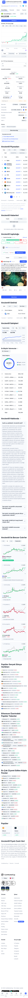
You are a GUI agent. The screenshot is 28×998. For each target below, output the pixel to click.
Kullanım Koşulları (18, 900)
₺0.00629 (11, 759)
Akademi (3, 898)
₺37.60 (8, 807)
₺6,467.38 (10, 728)
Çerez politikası (18, 908)
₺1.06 (9, 734)
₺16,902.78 (14, 745)
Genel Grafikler (4, 921)
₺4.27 (10, 802)
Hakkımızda (17, 898)
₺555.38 (10, 800)
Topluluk (16, 945)
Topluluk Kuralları (18, 911)
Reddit (15, 956)
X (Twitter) (16, 943)
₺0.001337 (11, 765)
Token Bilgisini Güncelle (9, 136)
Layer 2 (3, 126)
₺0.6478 (12, 785)
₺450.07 (11, 721)
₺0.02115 (11, 732)
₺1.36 (9, 818)
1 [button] (11, 196)
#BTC (2, 264)
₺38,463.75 (10, 791)
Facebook (16, 953)
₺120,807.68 (11, 719)
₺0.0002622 (11, 811)
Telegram (16, 948)
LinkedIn (16, 958)
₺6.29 (10, 809)
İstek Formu (4, 945)
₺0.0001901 (10, 805)
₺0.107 (8, 750)
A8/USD (18, 164)
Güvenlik (16, 918)
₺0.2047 (12, 742)
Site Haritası (4, 934)
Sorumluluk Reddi (18, 913)
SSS (2, 951)
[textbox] (16, 248)
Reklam (3, 900)
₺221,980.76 (12, 725)
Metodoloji (16, 916)
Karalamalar (4, 931)
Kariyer (15, 921)
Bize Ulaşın (4, 948)
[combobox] (14, 56)
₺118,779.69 (11, 787)
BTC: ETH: (13, 6)
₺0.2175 (10, 816)
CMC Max (3, 905)
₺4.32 (7, 796)
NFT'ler (3, 924)
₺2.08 (9, 780)
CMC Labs (3, 903)
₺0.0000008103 (13, 737)
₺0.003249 (11, 757)
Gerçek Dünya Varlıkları (7, 918)
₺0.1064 (9, 748)
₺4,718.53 (10, 789)
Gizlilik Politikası (18, 903)
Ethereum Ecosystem (11, 126)
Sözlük (2, 953)
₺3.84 (9, 814)
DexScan (3, 916)
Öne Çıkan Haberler (6, 908)
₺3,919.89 (11, 793)
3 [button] (16, 196)
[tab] (17, 53)
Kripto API (3, 913)
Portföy (3, 926)
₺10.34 (10, 798)
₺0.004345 (10, 755)
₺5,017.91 (14, 762)
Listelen (3, 943)
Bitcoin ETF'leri (4, 911)
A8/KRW (18, 182)
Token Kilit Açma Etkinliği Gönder (11, 138)
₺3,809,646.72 (11, 778)
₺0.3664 (11, 753)
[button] (8, 197)
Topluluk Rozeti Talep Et (9, 141)
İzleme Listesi (4, 929)
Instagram (16, 951)
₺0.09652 (11, 776)
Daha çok (25, 237)
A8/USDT (18, 160)
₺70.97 (9, 782)
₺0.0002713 (11, 723)
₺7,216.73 (14, 740)
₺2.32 (10, 730)
